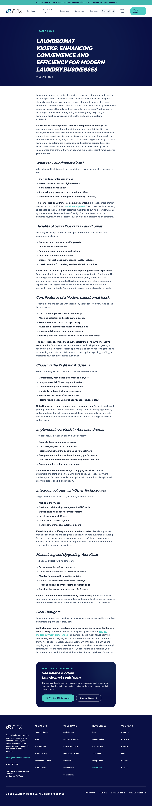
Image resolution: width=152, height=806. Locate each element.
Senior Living (68, 775)
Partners (125, 739)
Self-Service (68, 732)
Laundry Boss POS (71, 739)
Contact (124, 768)
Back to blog (46, 31)
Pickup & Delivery (70, 746)
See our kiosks (87, 698)
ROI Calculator (98, 746)
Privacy (90, 793)
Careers (124, 746)
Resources (64, 11)
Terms (103, 793)
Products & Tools (47, 11)
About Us (125, 732)
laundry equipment (75, 206)
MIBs (37, 739)
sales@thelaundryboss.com (18, 758)
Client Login (121, 11)
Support (124, 761)
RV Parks (67, 761)
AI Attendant (40, 768)
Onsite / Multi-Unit (71, 753)
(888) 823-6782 (12, 764)
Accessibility (137, 793)
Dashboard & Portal (43, 761)
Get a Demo (135, 11)
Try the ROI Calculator (59, 698)
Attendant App (41, 753)
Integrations (97, 761)
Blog (94, 732)
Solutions (31, 11)
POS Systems (40, 746)
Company (94, 11)
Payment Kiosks (41, 732)
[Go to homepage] (14, 11)
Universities (68, 768)
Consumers (79, 11)
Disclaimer (118, 793)
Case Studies (98, 739)
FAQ (123, 753)
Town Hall (96, 753)
